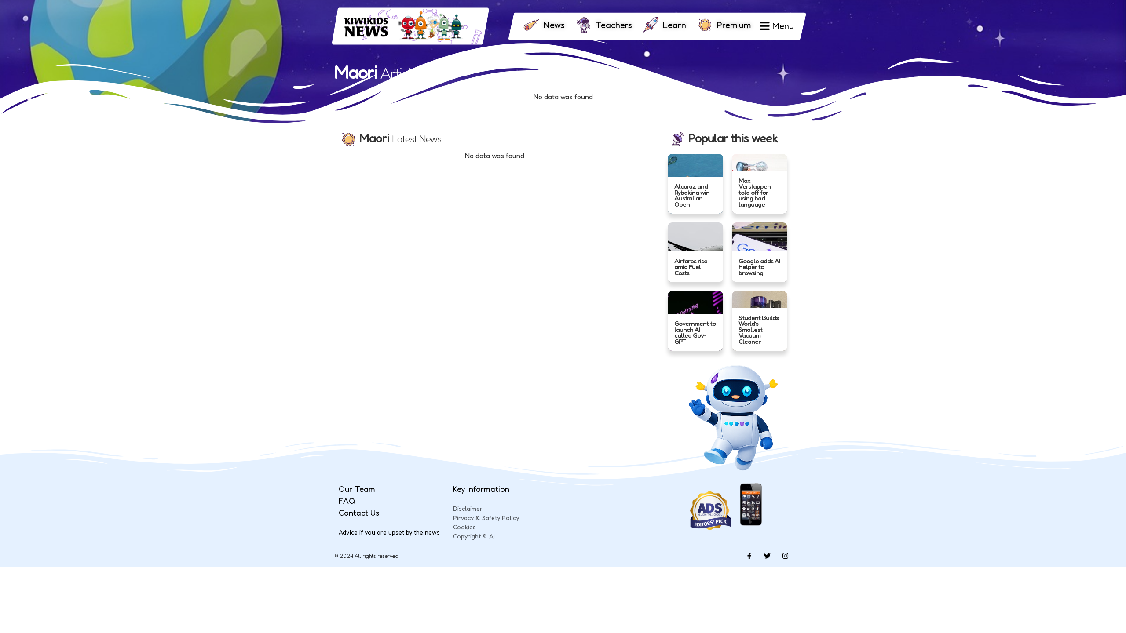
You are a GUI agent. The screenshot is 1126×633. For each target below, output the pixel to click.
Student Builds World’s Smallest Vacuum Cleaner (758, 329)
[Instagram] (785, 556)
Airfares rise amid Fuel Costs (690, 266)
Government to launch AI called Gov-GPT (695, 332)
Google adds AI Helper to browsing (759, 266)
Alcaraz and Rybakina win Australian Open (691, 195)
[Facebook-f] (749, 556)
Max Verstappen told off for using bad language (754, 192)
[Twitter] (767, 556)
